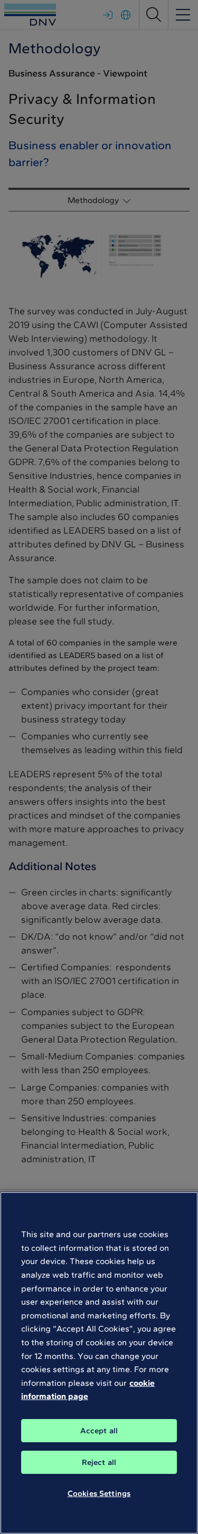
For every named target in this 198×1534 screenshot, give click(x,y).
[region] (99, 1363)
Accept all (99, 1430)
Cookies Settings (99, 1493)
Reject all (99, 1462)
